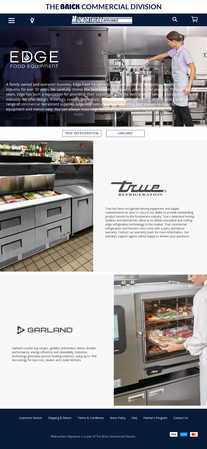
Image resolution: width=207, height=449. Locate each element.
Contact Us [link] (180, 418)
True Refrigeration (82, 133)
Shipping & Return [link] (60, 418)
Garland (125, 133)
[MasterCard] (194, 434)
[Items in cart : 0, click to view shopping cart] (195, 24)
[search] (175, 19)
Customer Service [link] (30, 418)
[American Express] (184, 434)
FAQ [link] (134, 418)
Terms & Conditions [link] (91, 418)
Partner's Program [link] (155, 418)
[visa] (174, 434)
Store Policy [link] (118, 418)
